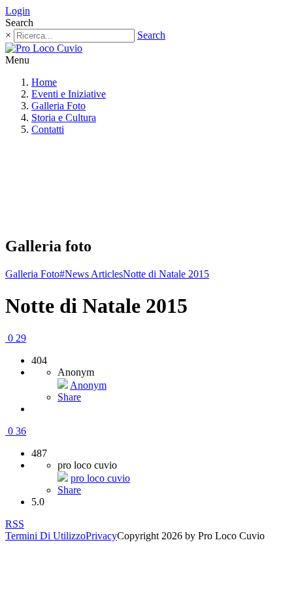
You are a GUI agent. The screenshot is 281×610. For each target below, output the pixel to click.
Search (151, 35)
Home (44, 82)
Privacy (101, 535)
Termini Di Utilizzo (45, 535)
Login (17, 10)
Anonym (88, 385)
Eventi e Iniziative (68, 93)
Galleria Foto (58, 105)
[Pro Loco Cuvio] (43, 48)
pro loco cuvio (100, 478)
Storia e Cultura (63, 117)
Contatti (47, 129)
